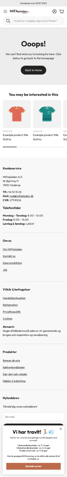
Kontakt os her (33, 466)
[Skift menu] (5, 11)
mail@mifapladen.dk (22, 196)
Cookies (7, 318)
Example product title (15, 135)
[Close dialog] (60, 429)
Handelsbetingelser (14, 298)
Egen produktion (12, 263)
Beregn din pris (11, 360)
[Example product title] (17, 114)
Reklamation (10, 305)
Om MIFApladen (12, 249)
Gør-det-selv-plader (15, 374)
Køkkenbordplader (14, 367)
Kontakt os (9, 256)
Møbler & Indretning (14, 381)
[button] (33, 21)
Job (5, 269)
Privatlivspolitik (12, 311)
